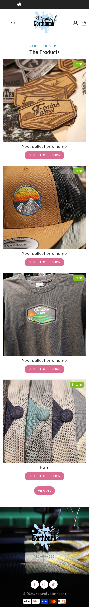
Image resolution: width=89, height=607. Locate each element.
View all (44, 491)
